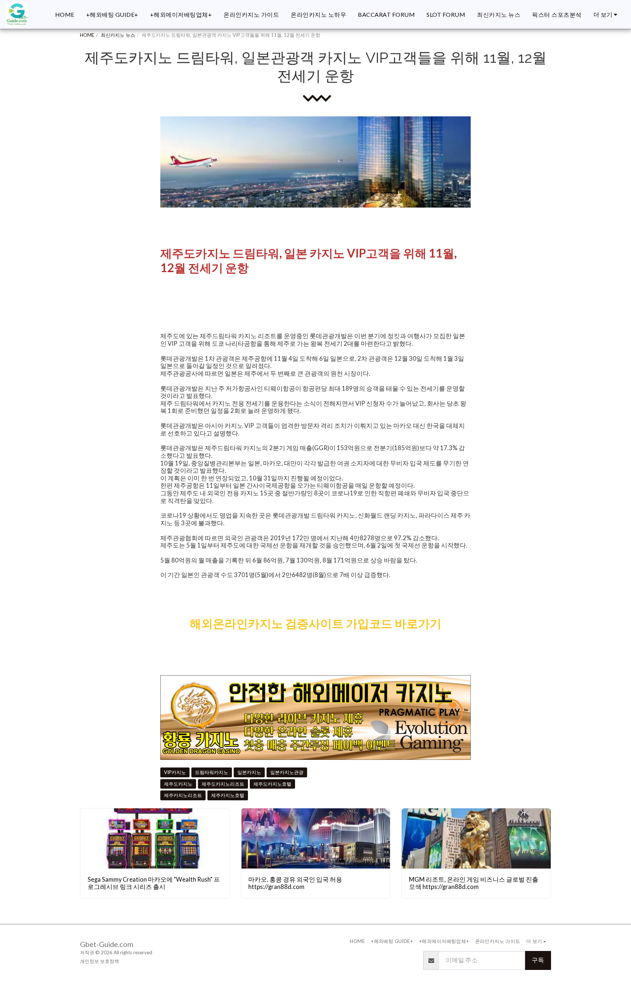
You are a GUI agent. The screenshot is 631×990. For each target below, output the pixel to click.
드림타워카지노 (211, 772)
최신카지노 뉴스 (118, 35)
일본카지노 (249, 772)
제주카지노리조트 (183, 795)
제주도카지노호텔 (272, 784)
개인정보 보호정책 (99, 961)
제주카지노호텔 (227, 795)
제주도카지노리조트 (223, 784)
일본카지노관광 (286, 772)
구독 (538, 960)
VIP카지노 (175, 772)
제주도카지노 (178, 784)
